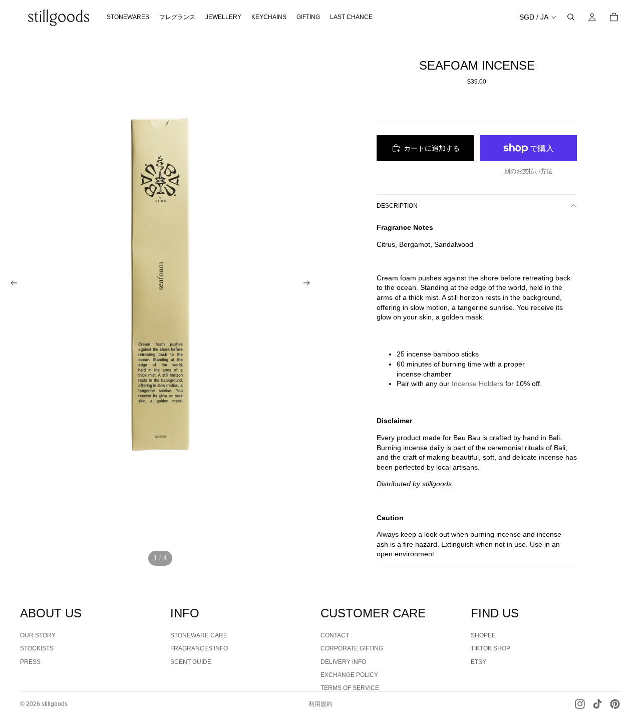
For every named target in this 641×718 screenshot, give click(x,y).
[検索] (571, 17)
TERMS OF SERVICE (349, 687)
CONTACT (334, 635)
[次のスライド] (309, 284)
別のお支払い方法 (528, 171)
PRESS (30, 661)
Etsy (478, 661)
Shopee (483, 635)
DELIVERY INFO (343, 661)
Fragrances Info (199, 648)
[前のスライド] (11, 284)
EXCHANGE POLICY (349, 674)
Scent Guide (190, 661)
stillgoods (55, 703)
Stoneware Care (198, 635)
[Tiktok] (597, 704)
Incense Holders (477, 384)
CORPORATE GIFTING (351, 648)
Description (397, 205)
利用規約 (320, 703)
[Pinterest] (615, 704)
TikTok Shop (490, 648)
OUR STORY (38, 635)
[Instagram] (580, 704)
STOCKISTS (37, 648)
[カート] (614, 17)
